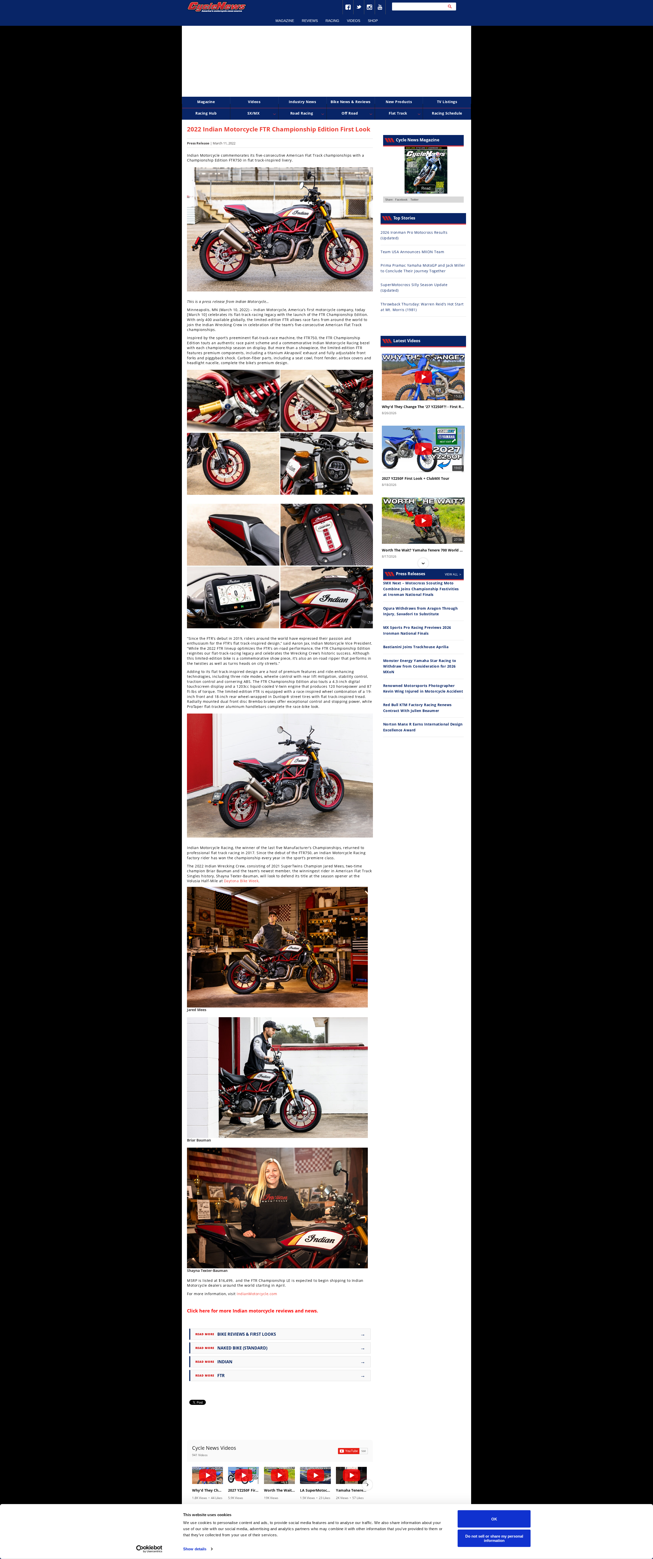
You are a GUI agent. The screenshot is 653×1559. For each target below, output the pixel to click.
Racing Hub (206, 113)
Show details (194, 1549)
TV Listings (447, 101)
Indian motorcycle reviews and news (275, 1311)
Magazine (284, 21)
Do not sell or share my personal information (494, 1538)
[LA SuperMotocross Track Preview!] (315, 1475)
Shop (373, 21)
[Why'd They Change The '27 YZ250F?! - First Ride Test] (207, 1475)
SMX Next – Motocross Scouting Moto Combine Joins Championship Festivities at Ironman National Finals (421, 589)
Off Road (350, 113)
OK (494, 1519)
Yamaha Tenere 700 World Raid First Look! (351, 1490)
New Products (399, 101)
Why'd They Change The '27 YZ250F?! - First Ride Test (207, 1490)
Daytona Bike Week (241, 880)
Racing (332, 21)
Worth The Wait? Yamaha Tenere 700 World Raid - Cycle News (279, 1490)
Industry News (302, 101)
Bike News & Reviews (351, 101)
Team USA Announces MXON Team (412, 251)
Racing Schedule (447, 113)
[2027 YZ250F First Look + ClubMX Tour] (243, 1475)
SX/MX (253, 113)
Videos (353, 21)
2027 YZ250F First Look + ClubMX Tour (243, 1490)
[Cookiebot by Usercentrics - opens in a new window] (149, 1549)
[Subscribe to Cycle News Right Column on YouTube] (353, 1451)
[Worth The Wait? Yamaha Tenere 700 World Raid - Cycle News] (279, 1475)
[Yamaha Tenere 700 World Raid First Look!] (351, 1475)
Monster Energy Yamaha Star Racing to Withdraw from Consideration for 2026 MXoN (419, 666)
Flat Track (398, 113)
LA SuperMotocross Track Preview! (315, 1490)
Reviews (310, 21)
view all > (453, 574)
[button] (193, 1485)
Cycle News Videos (214, 1447)
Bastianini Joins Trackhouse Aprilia (416, 646)
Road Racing (301, 113)
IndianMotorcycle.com (257, 1293)
